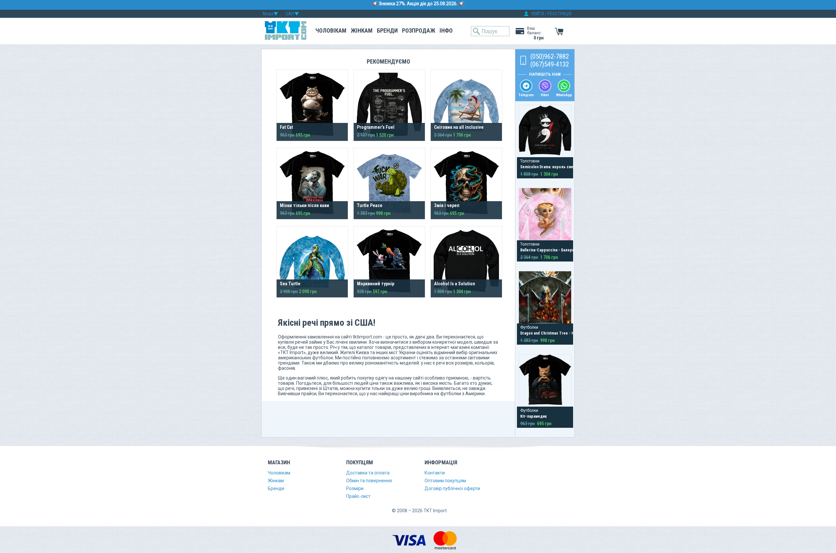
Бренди (387, 30)
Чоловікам (330, 30)
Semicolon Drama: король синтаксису (553, 167)
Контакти (435, 472)
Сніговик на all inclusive (459, 127)
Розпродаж (418, 30)
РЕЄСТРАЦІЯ (559, 13)
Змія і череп (446, 205)
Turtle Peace (369, 205)
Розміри (354, 488)
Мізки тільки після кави (304, 205)
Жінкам (362, 30)
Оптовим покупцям (445, 480)
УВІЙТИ (537, 13)
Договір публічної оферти (452, 488)
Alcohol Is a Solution (454, 283)
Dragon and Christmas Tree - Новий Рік (554, 333)
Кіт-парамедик (533, 416)
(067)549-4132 (549, 64)
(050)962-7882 (549, 56)
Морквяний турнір (375, 283)
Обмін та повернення (369, 480)
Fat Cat (286, 127)
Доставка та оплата (368, 472)
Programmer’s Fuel (375, 127)
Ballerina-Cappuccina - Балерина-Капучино (558, 250)
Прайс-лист (358, 496)
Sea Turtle (290, 283)
